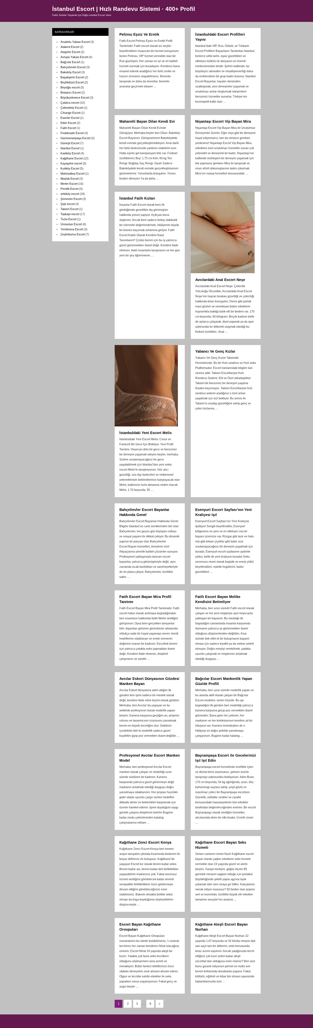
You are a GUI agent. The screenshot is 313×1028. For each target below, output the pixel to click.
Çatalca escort (69, 102)
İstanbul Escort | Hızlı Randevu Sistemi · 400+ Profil (123, 9)
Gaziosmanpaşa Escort (75, 138)
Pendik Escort (69, 188)
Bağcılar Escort (70, 62)
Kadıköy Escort (70, 153)
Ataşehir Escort (70, 52)
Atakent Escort (69, 46)
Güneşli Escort (69, 143)
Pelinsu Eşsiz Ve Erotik (139, 34)
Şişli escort (67, 204)
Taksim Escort (69, 209)
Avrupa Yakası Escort (74, 57)
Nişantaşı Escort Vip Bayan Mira (223, 121)
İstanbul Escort (70, 148)
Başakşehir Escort (72, 77)
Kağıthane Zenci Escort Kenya (145, 842)
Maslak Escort (69, 178)
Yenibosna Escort (71, 229)
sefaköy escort (69, 193)
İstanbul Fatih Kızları (137, 198)
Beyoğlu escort (70, 87)
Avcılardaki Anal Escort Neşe (220, 280)
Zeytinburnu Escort (72, 234)
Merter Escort (69, 183)
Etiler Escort (68, 122)
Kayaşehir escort (71, 163)
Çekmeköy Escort (71, 107)
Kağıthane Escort (71, 158)
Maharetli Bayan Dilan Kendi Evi (147, 121)
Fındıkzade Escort (72, 133)
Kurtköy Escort (69, 168)
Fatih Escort (68, 128)
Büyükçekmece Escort (74, 97)
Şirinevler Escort (71, 198)
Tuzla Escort (68, 219)
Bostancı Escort (70, 92)
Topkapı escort (69, 214)
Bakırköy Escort (70, 72)
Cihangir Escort (70, 112)
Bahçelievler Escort (72, 67)
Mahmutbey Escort (72, 173)
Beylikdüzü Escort (72, 82)
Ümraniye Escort (71, 224)
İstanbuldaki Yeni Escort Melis (145, 433)
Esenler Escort (69, 117)
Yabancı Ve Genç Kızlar (215, 351)
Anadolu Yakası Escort (75, 41)
